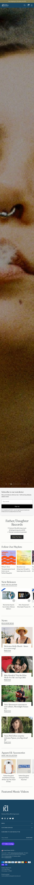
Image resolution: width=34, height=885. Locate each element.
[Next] (29, 1)
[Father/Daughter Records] (5, 5)
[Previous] (5, 1)
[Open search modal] (24, 5)
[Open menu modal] (31, 5)
